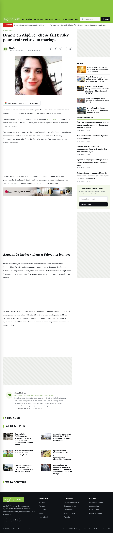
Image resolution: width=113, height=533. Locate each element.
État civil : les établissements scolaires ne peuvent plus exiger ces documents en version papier (93, 125)
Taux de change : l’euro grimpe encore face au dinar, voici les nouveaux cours (97, 101)
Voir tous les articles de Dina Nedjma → (28, 408)
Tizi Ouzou (51, 119)
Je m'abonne (86, 204)
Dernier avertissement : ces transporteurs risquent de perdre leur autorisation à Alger (92, 149)
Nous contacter (69, 513)
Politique (38, 19)
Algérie (29, 19)
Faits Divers (68, 19)
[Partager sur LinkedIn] (65, 49)
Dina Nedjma (14, 48)
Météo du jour (94, 506)
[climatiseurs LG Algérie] (37, 191)
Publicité (67, 517)
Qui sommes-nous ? (71, 502)
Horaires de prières (96, 502)
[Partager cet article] (50, 49)
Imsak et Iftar (94, 510)
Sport (58, 19)
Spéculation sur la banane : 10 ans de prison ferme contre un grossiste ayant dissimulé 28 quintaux (92, 175)
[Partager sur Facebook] (55, 49)
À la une (42, 502)
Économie (49, 19)
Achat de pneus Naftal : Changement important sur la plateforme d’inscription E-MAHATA (97, 90)
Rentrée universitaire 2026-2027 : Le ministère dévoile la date (97, 110)
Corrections (68, 510)
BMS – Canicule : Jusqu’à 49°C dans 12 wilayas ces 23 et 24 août (97, 70)
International (43, 517)
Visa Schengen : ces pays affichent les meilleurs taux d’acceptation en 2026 (97, 79)
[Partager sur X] (60, 49)
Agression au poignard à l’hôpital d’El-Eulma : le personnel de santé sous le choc (59, 25)
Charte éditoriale (70, 506)
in (20, 520)
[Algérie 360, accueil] (11, 19)
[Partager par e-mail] (70, 49)
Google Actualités (95, 513)
